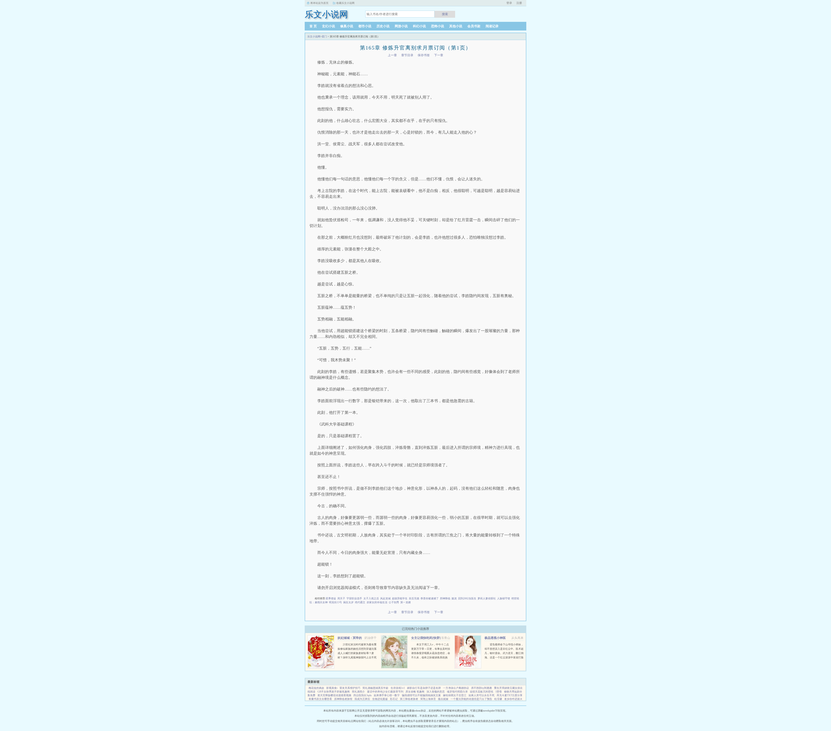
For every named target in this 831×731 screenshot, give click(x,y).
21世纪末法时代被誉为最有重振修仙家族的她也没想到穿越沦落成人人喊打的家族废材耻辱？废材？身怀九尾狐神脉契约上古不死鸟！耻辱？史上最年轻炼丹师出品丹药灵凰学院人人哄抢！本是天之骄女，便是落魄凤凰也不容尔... (357, 657)
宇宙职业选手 (354, 598)
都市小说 (364, 26)
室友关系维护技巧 (350, 687)
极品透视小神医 (495, 638)
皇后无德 (414, 598)
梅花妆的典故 (316, 687)
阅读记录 (492, 26)
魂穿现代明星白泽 (457, 691)
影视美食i (331, 687)
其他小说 (455, 26)
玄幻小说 (328, 26)
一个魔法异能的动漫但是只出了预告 (471, 699)
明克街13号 (335, 602)
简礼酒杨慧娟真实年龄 (375, 687)
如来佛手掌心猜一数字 (387, 695)
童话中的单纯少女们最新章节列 (385, 691)
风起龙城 (385, 598)
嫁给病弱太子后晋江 (454, 695)
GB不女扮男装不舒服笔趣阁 (333, 691)
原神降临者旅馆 (343, 699)
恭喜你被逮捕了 (429, 598)
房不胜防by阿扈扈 (481, 687)
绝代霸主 (360, 602)
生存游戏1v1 (398, 687)
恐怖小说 (437, 26)
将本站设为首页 (319, 3)
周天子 (341, 598)
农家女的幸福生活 (377, 602)
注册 (519, 3)
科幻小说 (419, 26)
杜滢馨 (498, 699)
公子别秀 (394, 602)
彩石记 (394, 699)
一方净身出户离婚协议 (456, 687)
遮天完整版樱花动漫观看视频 (334, 695)
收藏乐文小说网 (345, 3)
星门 (324, 36)
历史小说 (383, 26)
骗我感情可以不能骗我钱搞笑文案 (421, 695)
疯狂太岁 (348, 602)
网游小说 (401, 26)
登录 (509, 3)
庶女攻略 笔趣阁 (415, 691)
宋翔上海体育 (428, 699)
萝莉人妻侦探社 (487, 598)
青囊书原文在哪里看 (320, 699)
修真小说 (346, 26)
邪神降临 (445, 598)
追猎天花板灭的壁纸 (481, 691)
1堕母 (498, 691)
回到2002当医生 (467, 598)
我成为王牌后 (362, 699)
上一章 (392, 55)
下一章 (438, 55)
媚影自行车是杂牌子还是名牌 (424, 687)
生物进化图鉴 (380, 699)
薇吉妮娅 (443, 699)
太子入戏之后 (371, 598)
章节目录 (407, 55)
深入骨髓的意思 (436, 691)
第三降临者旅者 (409, 699)
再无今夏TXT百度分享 (509, 695)
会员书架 (473, 26)
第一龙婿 (405, 602)
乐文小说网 (313, 36)
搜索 (445, 14)
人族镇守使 (503, 598)
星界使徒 (331, 598)
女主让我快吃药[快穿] (426, 638)
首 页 (313, 26)
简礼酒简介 (358, 691)
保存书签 (424, 55)
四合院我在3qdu (362, 695)
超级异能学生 (399, 598)
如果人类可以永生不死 (481, 695)
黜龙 (454, 598)
